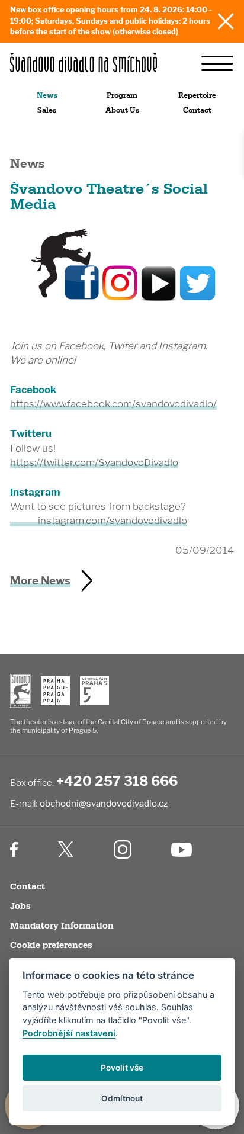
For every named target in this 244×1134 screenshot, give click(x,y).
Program (122, 95)
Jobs (20, 906)
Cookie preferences (51, 945)
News (47, 95)
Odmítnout (122, 1098)
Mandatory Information (62, 925)
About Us (122, 110)
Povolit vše (122, 1067)
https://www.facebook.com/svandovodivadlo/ (113, 404)
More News (40, 580)
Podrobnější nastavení (69, 1033)
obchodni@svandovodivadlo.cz (104, 803)
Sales (46, 110)
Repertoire (197, 95)
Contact (197, 110)
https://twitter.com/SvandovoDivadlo (94, 462)
